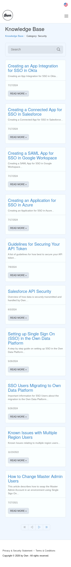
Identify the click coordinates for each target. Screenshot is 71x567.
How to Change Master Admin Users (35, 478)
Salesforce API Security (29, 291)
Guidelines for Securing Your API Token (34, 246)
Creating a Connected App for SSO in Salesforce (35, 111)
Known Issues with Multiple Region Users (32, 434)
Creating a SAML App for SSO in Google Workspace (32, 155)
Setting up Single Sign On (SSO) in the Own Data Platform (31, 338)
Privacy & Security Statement (17, 551)
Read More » (18, 93)
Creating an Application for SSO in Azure (32, 202)
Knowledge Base (14, 36)
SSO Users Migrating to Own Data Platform (34, 387)
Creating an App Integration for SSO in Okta (33, 68)
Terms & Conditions (45, 551)
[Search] (58, 50)
